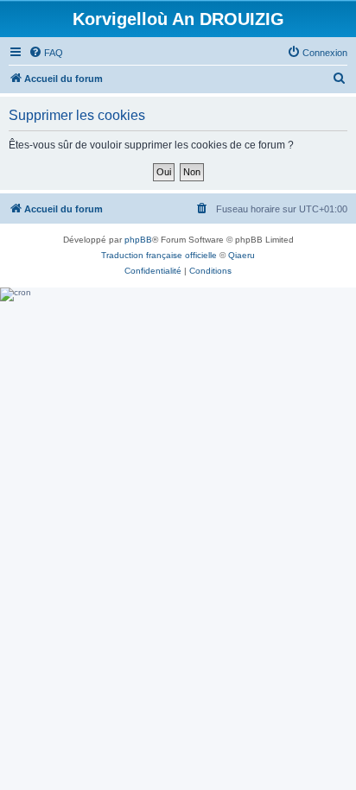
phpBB (138, 239)
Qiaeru (241, 255)
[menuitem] (46, 52)
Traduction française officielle (159, 255)
